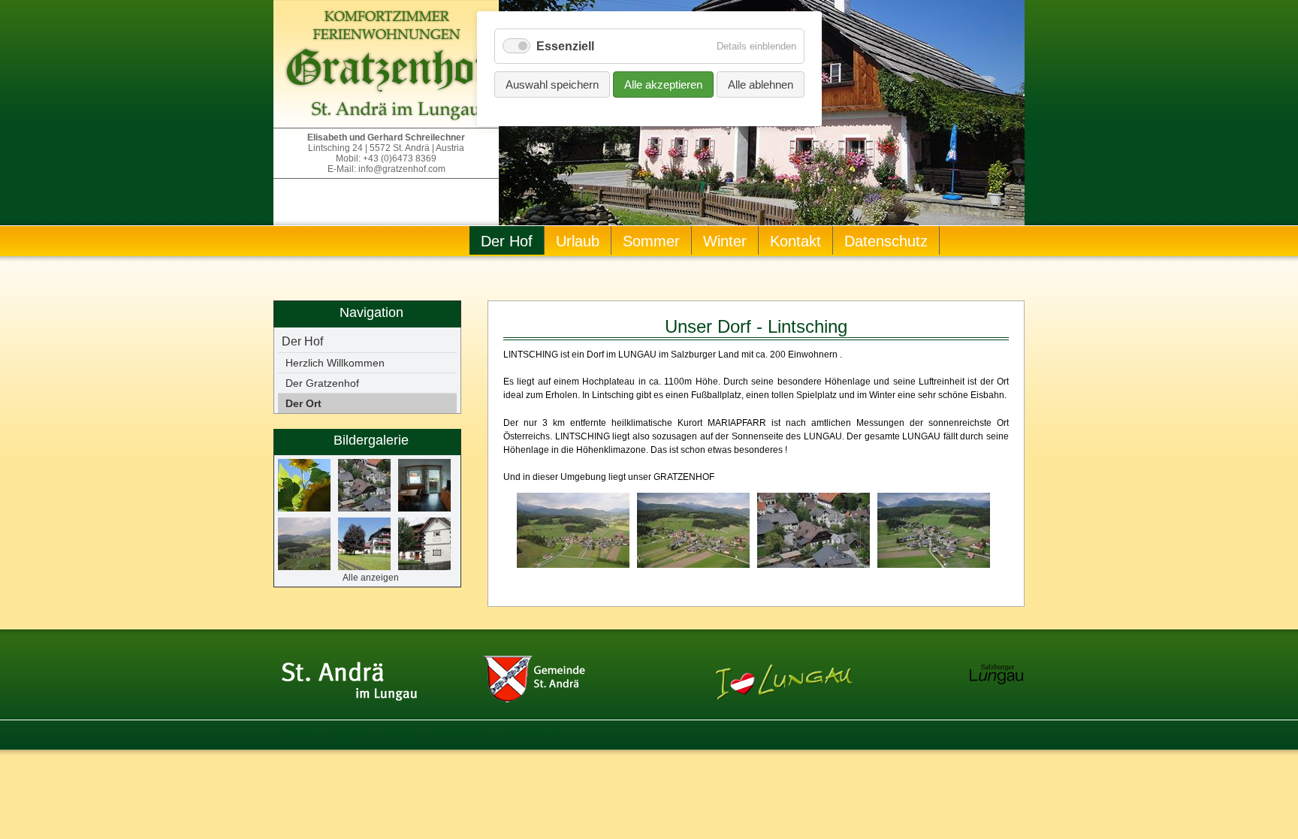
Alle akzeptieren (663, 84)
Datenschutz (886, 241)
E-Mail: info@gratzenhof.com (386, 169)
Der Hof (507, 241)
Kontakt (795, 241)
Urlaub (577, 241)
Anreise (298, 735)
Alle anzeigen (371, 577)
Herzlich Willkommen (335, 363)
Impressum (459, 735)
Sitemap (402, 735)
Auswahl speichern (552, 84)
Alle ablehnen (760, 84)
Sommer (651, 241)
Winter (725, 241)
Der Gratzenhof (322, 383)
